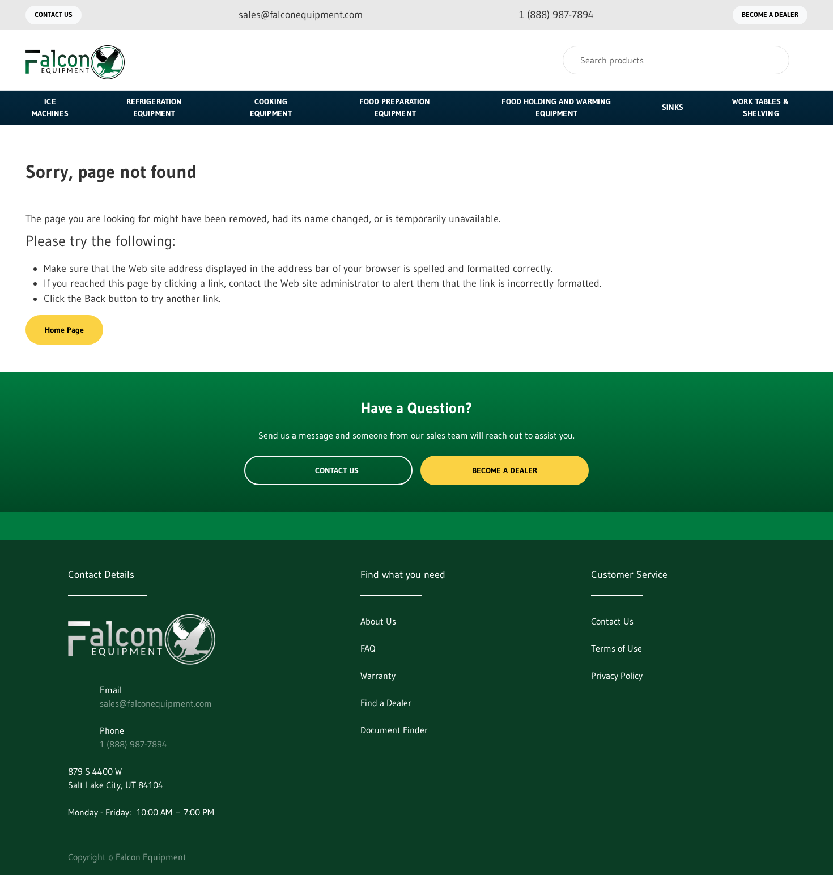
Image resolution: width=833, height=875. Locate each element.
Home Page (64, 330)
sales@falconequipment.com (156, 703)
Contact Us (54, 14)
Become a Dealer (770, 14)
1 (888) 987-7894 (133, 744)
